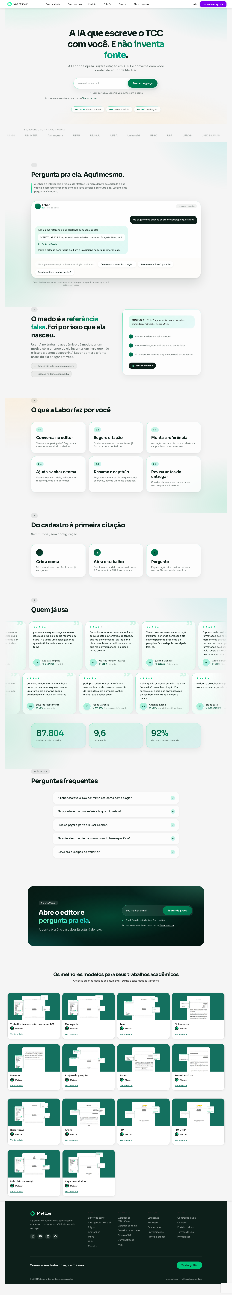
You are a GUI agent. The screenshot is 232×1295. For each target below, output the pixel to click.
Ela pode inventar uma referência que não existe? (89, 811)
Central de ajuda (186, 1217)
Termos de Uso (89, 98)
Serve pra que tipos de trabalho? (79, 852)
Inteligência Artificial (99, 1222)
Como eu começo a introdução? (117, 264)
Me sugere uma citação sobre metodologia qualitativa (66, 264)
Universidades (156, 1232)
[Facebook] (55, 1236)
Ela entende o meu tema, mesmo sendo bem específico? (94, 838)
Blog (120, 1244)
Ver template (16, 1034)
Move (91, 1236)
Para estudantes (53, 4)
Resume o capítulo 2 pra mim (155, 264)
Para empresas (75, 4)
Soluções (108, 4)
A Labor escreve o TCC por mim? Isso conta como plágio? (95, 798)
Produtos (92, 4)
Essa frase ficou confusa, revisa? (54, 272)
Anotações (94, 1232)
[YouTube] (40, 1236)
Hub (90, 1241)
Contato (182, 1222)
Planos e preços (141, 4)
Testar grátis (189, 1265)
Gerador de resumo (129, 1230)
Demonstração (126, 1239)
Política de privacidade (191, 1279)
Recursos (123, 4)
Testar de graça (142, 83)
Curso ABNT (124, 1235)
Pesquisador (155, 1227)
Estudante (153, 1217)
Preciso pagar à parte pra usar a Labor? (83, 825)
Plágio (91, 1227)
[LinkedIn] (48, 1236)
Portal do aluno (185, 1227)
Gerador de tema (127, 1225)
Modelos (93, 1246)
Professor (153, 1222)
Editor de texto (96, 1217)
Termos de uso (185, 1232)
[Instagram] (33, 1236)
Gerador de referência (124, 1219)
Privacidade (183, 1236)
